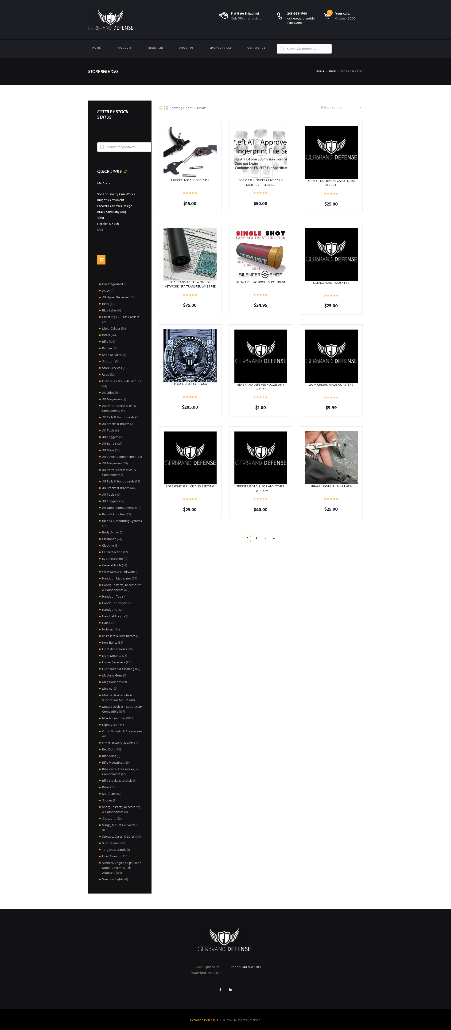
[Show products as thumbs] (160, 108)
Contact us (256, 48)
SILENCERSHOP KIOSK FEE (331, 283)
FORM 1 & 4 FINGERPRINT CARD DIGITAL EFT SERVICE (261, 182)
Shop (332, 72)
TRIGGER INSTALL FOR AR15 (190, 180)
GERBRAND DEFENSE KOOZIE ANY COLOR (260, 387)
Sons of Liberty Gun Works (116, 194)
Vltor (100, 218)
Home (96, 48)
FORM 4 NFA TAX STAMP (190, 384)
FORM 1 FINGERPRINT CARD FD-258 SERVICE (331, 183)
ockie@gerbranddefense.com (301, 21)
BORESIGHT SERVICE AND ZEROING (190, 486)
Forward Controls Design (114, 206)
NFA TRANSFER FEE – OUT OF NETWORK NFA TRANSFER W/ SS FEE (190, 284)
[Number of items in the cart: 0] (101, 259)
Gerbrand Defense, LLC (206, 1020)
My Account (106, 183)
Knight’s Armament (110, 200)
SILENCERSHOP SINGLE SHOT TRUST (260, 282)
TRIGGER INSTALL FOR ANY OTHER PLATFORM (260, 489)
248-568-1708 (297, 13)
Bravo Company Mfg (111, 212)
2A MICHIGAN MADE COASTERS (331, 385)
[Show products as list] (166, 108)
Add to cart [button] (190, 152)
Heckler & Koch (108, 224)
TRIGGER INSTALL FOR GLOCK (331, 486)
